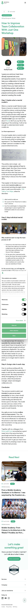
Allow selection (14, 330)
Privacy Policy (9, 606)
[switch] (24, 304)
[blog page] (4, 11)
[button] (25, 2)
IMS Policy (15, 606)
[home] (5, 2)
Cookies (3, 606)
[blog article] (14, 471)
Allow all (14, 325)
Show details (19, 320)
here (8, 121)
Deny (14, 335)
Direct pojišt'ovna (7, 431)
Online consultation (14, 559)
